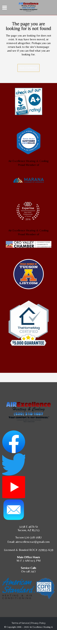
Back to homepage (28, 68)
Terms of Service (20, 623)
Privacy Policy (38, 623)
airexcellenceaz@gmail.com (33, 541)
